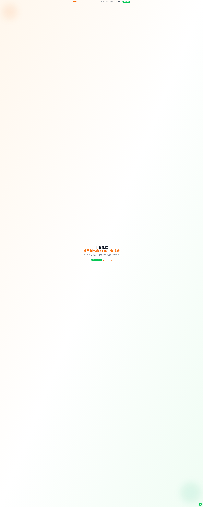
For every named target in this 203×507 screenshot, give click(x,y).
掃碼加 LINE (127, 1)
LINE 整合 (111, 1)
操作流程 (106, 1)
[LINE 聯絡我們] (200, 504)
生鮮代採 (75, 1)
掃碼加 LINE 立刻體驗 (97, 259)
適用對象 (115, 1)
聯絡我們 (119, 1)
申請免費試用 (107, 259)
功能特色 (102, 1)
